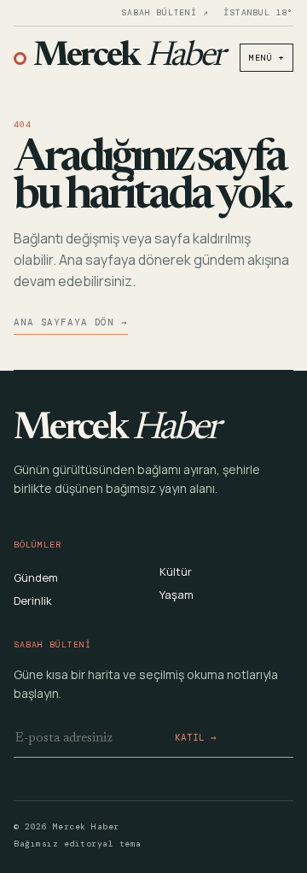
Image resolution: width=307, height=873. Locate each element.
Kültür (175, 571)
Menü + (266, 57)
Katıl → (196, 737)
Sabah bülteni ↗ (164, 13)
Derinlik (33, 600)
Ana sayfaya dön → (71, 322)
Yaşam (176, 594)
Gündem (36, 577)
